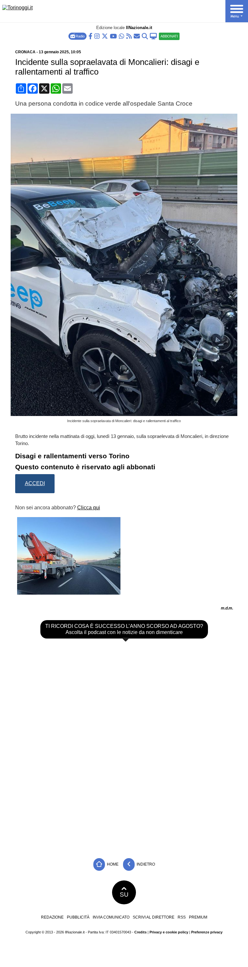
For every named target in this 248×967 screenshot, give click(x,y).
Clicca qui (88, 507)
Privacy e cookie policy (169, 932)
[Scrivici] (137, 35)
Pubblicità (78, 917)
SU (124, 894)
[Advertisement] (124, 806)
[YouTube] (113, 35)
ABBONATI (169, 36)
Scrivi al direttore (153, 917)
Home (112, 864)
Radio (80, 36)
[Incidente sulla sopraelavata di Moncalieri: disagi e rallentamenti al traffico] (126, 414)
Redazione (52, 917)
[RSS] (129, 35)
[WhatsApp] (121, 35)
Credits (140, 932)
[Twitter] (105, 35)
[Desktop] (153, 35)
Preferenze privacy (206, 932)
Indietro (145, 864)
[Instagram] (97, 35)
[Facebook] (90, 35)
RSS (182, 917)
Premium (198, 917)
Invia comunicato (111, 917)
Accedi (35, 483)
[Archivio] (145, 35)
